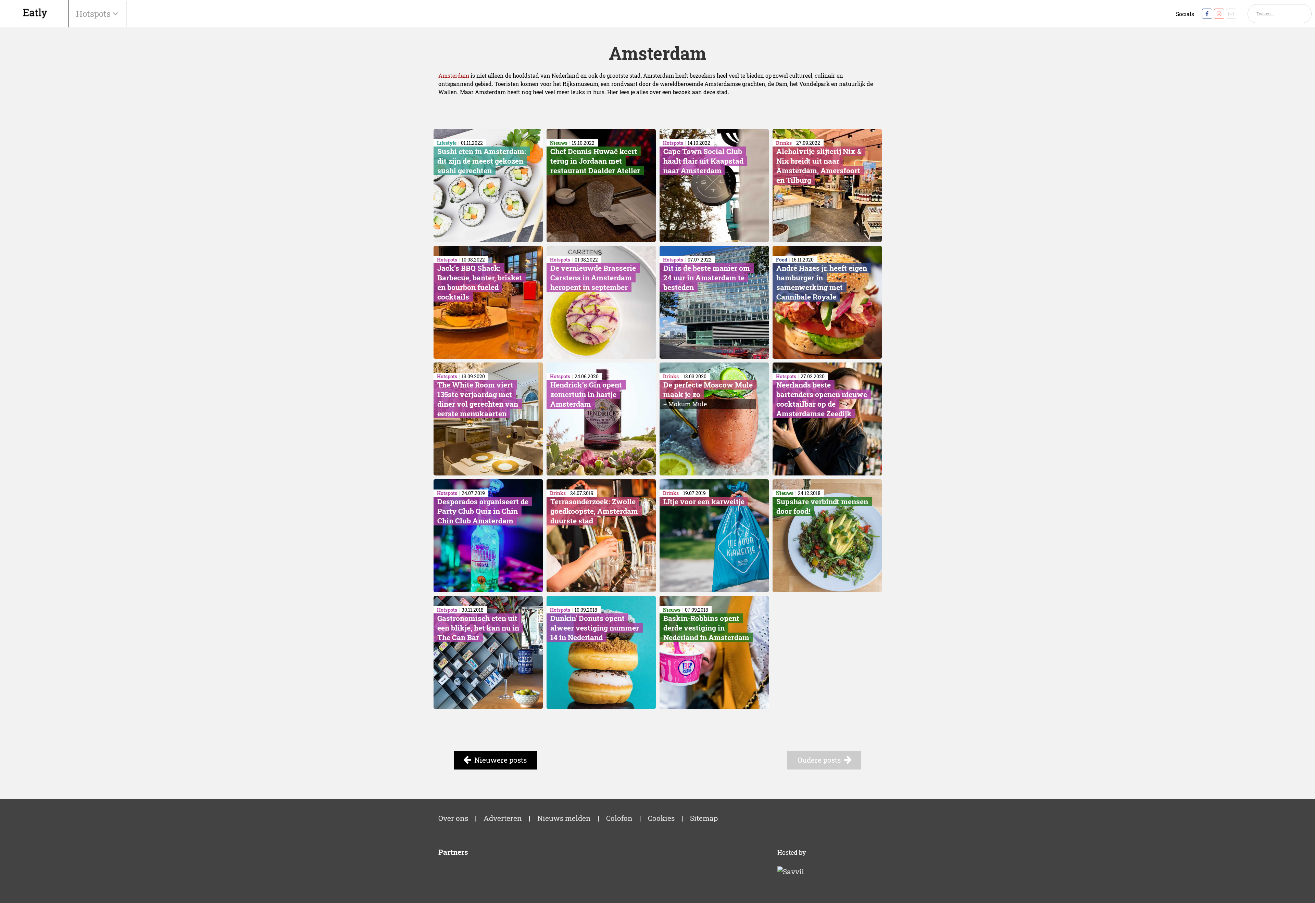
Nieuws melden (564, 818)
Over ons (453, 818)
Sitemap (704, 818)
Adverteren (503, 818)
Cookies (661, 818)
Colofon (619, 818)
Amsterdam (453, 75)
